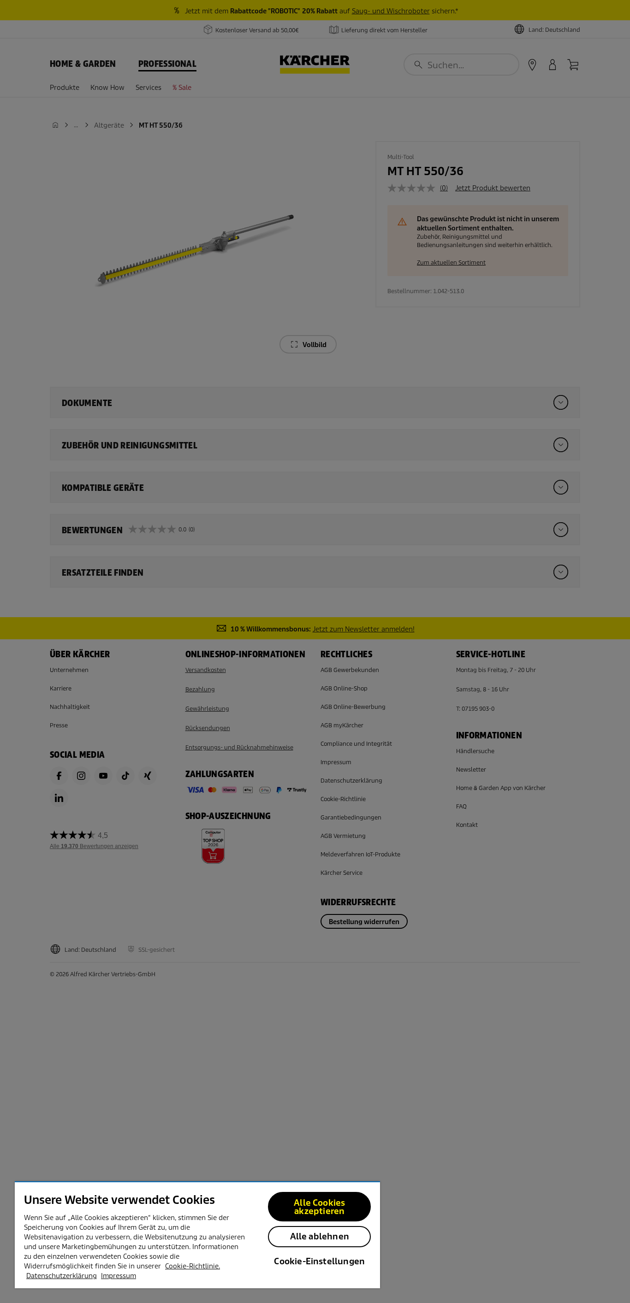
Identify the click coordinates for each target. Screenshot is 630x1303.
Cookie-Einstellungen (319, 1261)
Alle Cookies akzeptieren (319, 1206)
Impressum (118, 1276)
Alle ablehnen (319, 1236)
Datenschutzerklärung (61, 1276)
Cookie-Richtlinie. (192, 1266)
